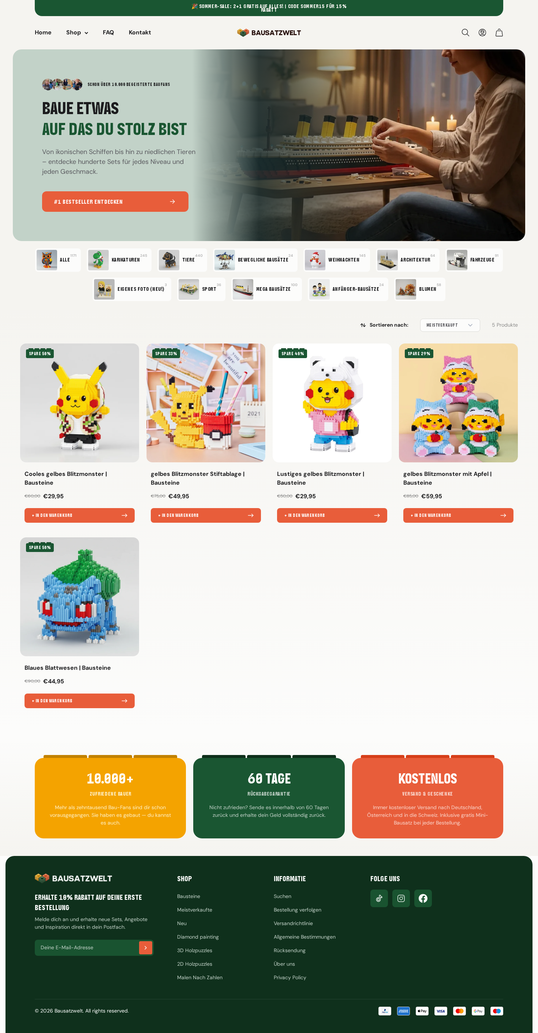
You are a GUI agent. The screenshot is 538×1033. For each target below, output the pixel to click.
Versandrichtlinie (293, 923)
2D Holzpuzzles (194, 964)
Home (43, 32)
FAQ (108, 32)
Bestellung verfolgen (297, 909)
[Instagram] (401, 898)
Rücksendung (290, 950)
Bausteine (188, 896)
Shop (73, 32)
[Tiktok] (379, 898)
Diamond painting (198, 937)
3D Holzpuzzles (194, 950)
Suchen (282, 896)
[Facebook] (423, 898)
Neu (182, 923)
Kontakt (140, 32)
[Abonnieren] (145, 947)
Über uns (284, 964)
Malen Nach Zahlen (200, 977)
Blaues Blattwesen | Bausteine (68, 668)
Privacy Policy (290, 977)
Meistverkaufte (194, 909)
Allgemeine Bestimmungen (305, 937)
